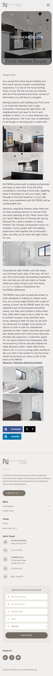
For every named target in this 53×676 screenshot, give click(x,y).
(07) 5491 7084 (16, 550)
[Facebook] (18, 657)
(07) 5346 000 (16, 568)
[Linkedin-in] (5, 657)
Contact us (8, 286)
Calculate (26, 635)
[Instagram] (11, 657)
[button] (48, 5)
